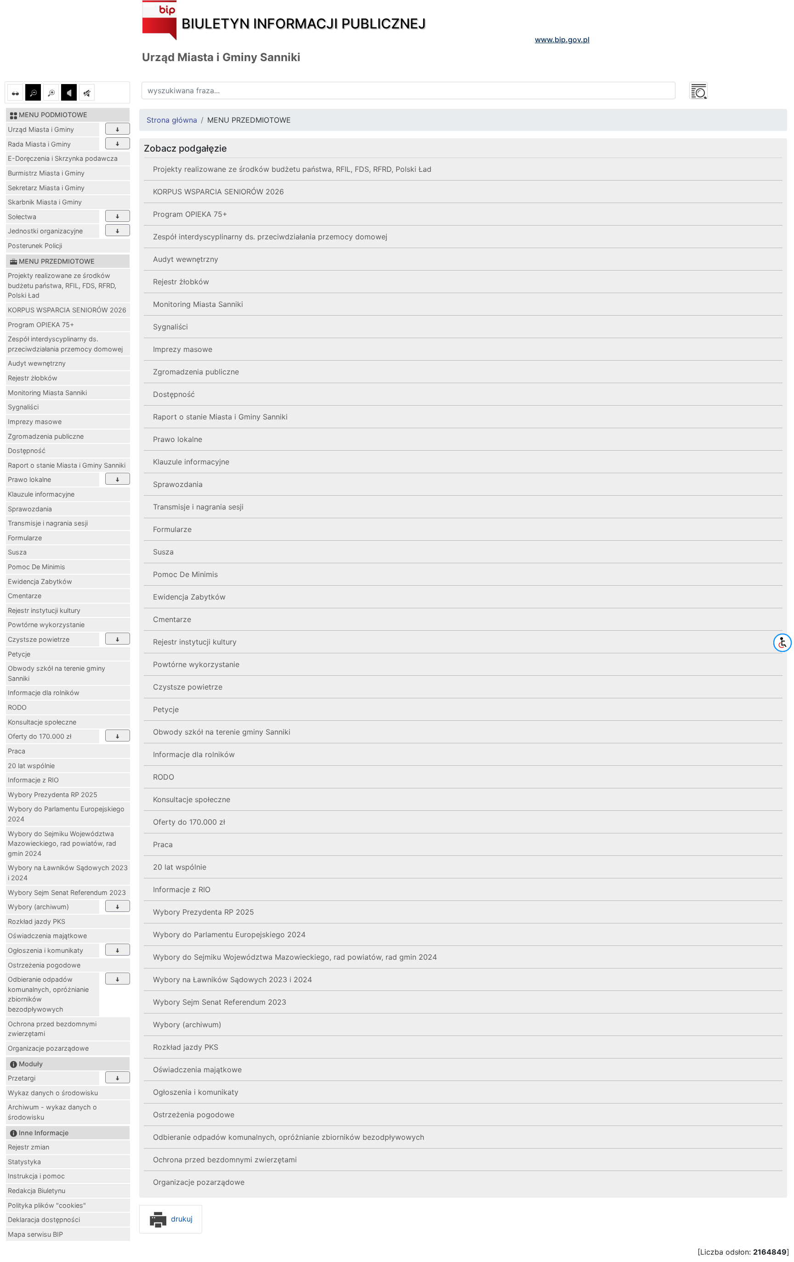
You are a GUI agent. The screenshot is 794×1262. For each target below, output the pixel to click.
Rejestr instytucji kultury (44, 610)
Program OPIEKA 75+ (41, 324)
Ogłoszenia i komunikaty (45, 950)
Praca (16, 751)
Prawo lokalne (29, 479)
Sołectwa (22, 217)
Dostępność (26, 450)
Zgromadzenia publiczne (46, 436)
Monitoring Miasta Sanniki (47, 392)
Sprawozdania (30, 509)
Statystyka (24, 1162)
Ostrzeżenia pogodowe (44, 965)
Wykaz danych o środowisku (53, 1093)
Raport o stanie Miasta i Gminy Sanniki (66, 465)
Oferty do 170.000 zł (39, 736)
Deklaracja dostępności (44, 1219)
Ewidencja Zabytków (40, 581)
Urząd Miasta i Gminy (41, 129)
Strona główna (172, 120)
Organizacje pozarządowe (48, 1048)
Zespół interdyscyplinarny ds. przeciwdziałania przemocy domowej (65, 344)
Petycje (19, 654)
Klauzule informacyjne (41, 494)
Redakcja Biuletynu (36, 1190)
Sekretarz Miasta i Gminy (46, 188)
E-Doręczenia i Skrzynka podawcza (63, 158)
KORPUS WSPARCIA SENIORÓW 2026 (67, 310)
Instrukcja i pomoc (36, 1176)
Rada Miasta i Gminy (39, 144)
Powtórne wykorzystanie (46, 624)
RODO (17, 707)
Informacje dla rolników (43, 692)
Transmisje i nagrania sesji (48, 523)
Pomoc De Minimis (36, 567)
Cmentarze (24, 596)
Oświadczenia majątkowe (47, 935)
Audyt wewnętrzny (37, 363)
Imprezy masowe (35, 421)
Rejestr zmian (28, 1147)
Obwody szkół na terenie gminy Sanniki (56, 673)
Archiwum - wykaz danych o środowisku (52, 1112)
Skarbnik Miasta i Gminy (45, 202)
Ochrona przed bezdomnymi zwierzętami (52, 1029)
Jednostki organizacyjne (45, 231)
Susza (17, 552)
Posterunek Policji (35, 245)
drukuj (181, 1218)
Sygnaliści (23, 407)
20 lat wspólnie (31, 766)
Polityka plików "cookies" (47, 1205)
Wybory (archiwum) (38, 907)
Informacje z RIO (33, 780)
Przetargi (21, 1078)
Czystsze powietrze (38, 639)
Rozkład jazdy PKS (36, 921)
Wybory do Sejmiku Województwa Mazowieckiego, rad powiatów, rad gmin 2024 (62, 843)
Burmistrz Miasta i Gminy (46, 173)
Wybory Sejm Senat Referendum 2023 (67, 892)
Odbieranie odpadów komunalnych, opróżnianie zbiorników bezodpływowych (48, 994)
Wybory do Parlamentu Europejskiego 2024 (66, 814)
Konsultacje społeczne (42, 722)
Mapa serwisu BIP (35, 1234)
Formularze (25, 538)
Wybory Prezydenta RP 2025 (52, 794)
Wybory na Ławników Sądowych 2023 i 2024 (68, 873)
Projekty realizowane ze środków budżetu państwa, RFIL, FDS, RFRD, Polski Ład (62, 285)
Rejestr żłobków (32, 378)
